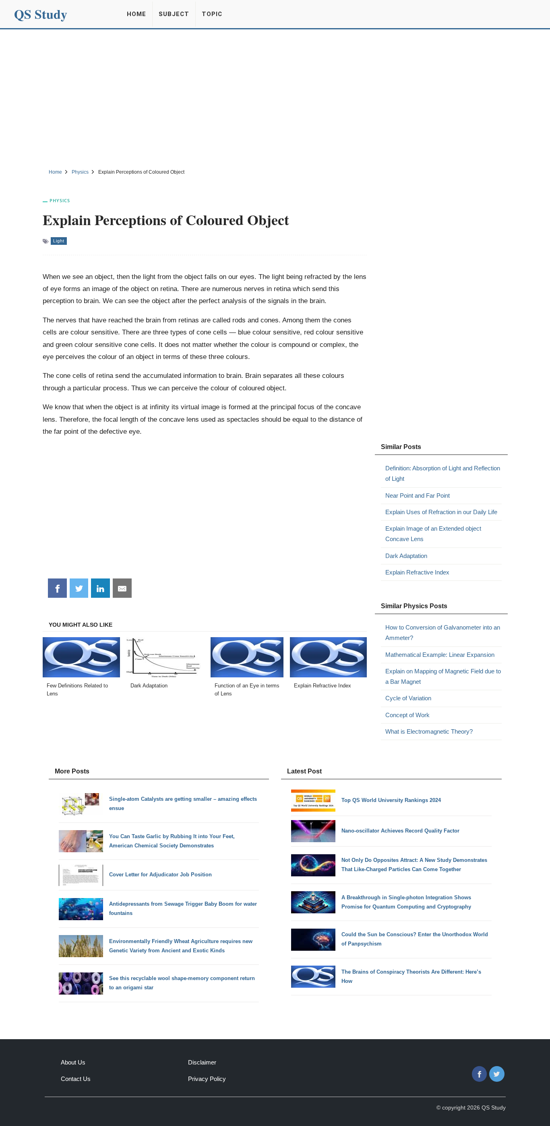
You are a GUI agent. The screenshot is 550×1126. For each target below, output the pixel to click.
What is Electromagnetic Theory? (429, 731)
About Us (73, 1062)
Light (58, 240)
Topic (212, 14)
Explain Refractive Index (417, 572)
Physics (60, 200)
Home (136, 14)
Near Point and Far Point (417, 495)
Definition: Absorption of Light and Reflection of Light (442, 473)
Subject (174, 14)
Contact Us (76, 1078)
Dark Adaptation (406, 555)
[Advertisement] (275, 97)
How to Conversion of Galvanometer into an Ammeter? (442, 632)
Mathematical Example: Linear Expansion (439, 654)
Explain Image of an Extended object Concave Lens (433, 533)
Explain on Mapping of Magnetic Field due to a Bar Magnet (443, 676)
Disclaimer (202, 1062)
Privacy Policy (207, 1078)
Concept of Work (407, 715)
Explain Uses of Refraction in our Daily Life (441, 512)
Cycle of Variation (408, 698)
